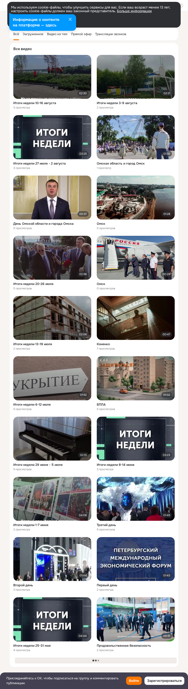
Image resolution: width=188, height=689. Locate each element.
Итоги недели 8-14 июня (115, 465)
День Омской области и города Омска (43, 224)
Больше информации (134, 11)
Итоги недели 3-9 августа (117, 103)
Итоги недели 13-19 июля (32, 344)
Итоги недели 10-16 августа (34, 103)
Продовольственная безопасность (124, 645)
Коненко (103, 344)
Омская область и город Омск (121, 163)
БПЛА (101, 404)
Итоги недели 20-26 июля (33, 284)
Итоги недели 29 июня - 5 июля (38, 465)
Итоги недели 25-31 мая (32, 645)
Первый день (107, 585)
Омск (101, 224)
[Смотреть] (52, 77)
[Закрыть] (70, 20)
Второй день (23, 585)
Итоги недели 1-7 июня (30, 525)
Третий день (106, 525)
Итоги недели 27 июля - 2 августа (39, 163)
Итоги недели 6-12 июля (32, 404)
